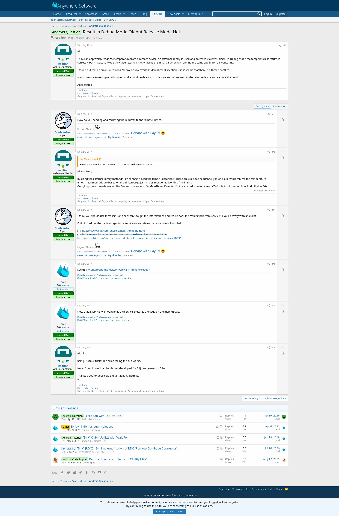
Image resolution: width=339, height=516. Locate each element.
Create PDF (82, 137)
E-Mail (86, 93)
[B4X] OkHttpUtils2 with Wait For (105, 437)
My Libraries (114, 137)
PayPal (127, 96)
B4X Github (110, 19)
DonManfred (63, 132)
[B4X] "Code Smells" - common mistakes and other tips (104, 278)
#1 (284, 45)
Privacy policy (259, 489)
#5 (273, 263)
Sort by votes (279, 106)
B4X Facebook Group (90, 19)
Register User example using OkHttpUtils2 (118, 459)
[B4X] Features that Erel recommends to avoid (100, 275)
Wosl (63, 419)
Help (270, 489)
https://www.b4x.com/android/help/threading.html (113, 230)
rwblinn (60, 37)
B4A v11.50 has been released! (92, 426)
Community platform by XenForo (170, 495)
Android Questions (91, 419)
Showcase (91, 14)
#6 (273, 305)
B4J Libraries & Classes (92, 451)
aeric (63, 462)
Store (105, 14)
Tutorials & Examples (91, 440)
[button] (72, 14)
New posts (174, 14)
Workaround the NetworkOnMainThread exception (119, 269)
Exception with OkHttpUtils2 (103, 416)
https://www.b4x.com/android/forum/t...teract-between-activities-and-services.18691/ (130, 238)
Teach (132, 14)
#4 (273, 209)
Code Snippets (90, 462)
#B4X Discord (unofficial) (63, 19)
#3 (273, 151)
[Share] (280, 45)
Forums (157, 14)
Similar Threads (96, 38)
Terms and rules (240, 489)
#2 (273, 114)
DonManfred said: (89, 159)
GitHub (94, 93)
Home (57, 14)
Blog (144, 14)
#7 (273, 347)
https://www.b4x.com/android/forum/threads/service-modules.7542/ (124, 234)
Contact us (224, 489)
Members (194, 14)
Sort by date (262, 106)
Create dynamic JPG (96, 137)
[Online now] (63, 60)
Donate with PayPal (145, 133)
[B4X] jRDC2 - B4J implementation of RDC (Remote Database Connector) (127, 448)
